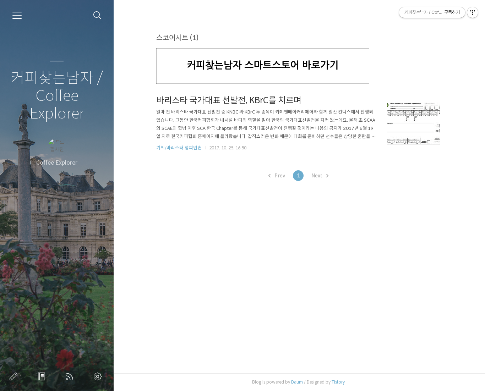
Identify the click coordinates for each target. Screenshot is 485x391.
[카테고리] (17, 15)
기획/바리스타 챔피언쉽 (179, 148)
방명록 (42, 376)
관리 (99, 376)
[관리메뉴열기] (472, 12)
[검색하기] (97, 15)
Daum (297, 382)
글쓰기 (14, 376)
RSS (71, 376)
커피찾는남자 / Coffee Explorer (57, 96)
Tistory (338, 382)
